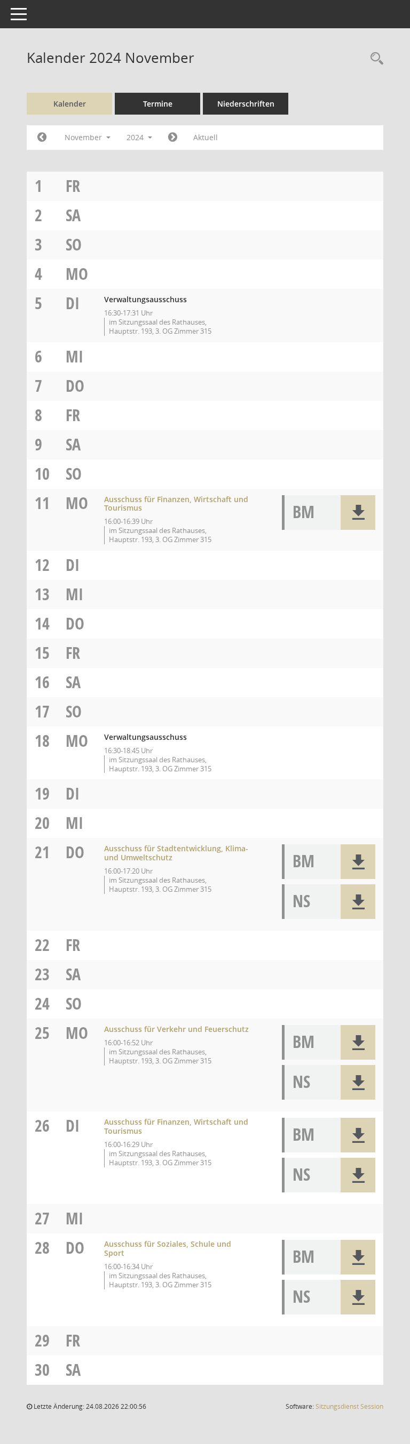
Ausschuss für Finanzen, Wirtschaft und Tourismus (176, 503)
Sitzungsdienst (349, 1406)
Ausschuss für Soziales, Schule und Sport (167, 1248)
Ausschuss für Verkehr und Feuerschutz (176, 1029)
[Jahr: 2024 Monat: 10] (41, 137)
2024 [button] (136, 137)
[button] (358, 512)
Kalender (69, 104)
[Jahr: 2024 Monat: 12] (172, 137)
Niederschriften (245, 104)
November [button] (84, 137)
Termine (157, 104)
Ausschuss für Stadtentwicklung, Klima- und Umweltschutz (176, 852)
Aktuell (205, 137)
